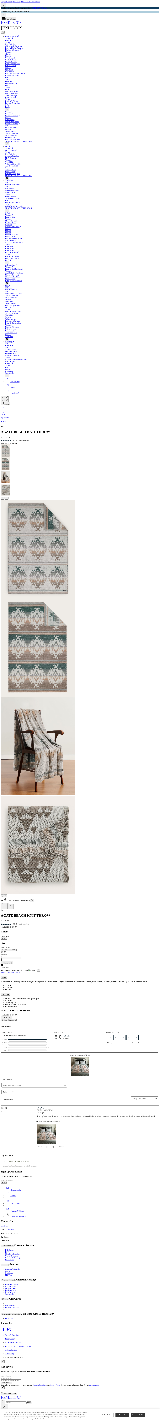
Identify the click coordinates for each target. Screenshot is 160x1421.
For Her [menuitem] (8, 231)
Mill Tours (8, 1275)
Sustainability (9, 1294)
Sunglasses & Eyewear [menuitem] (13, 198)
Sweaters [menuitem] (8, 129)
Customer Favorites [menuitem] (12, 122)
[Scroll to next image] (5, 895)
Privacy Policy (10, 1339)
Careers (7, 1271)
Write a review (24, 440)
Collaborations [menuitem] (10, 265)
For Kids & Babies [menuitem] (11, 235)
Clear (29, 1402)
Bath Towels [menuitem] (9, 72)
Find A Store (15, 1203)
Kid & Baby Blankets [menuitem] (12, 64)
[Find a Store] (3, 410)
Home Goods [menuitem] (10, 97)
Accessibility (9, 1354)
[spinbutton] (11, 958)
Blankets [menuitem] (8, 56)
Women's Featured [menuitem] (11, 116)
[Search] (3, 1402)
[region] (80, 1415)
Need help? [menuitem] (15, 393)
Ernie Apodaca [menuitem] (10, 279)
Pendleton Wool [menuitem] (10, 353)
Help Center (9, 1250)
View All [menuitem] (8, 38)
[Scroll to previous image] (2, 895)
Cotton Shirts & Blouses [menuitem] (13, 293)
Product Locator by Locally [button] (10, 972)
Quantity (4, 954)
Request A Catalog (17, 1211)
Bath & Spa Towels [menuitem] (12, 258)
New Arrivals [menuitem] (9, 44)
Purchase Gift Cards (12, 1307)
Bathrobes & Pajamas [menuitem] (12, 139)
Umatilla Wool (10, 1292)
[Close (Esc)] (2, 903)
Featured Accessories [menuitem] (12, 184)
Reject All (122, 1415)
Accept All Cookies (138, 1415)
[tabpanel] (80, 1086)
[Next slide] (10, 906)
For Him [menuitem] (8, 233)
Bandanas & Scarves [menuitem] (12, 202)
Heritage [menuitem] (8, 345)
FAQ (7, 1252)
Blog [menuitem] (7, 367)
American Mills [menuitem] (10, 349)
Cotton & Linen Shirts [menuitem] (12, 164)
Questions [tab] (12, 1020)
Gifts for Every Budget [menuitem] (13, 242)
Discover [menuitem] (8, 363)
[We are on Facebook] (4, 1331)
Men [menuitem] (7, 146)
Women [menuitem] (8, 112)
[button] (80, 450)
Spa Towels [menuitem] (9, 70)
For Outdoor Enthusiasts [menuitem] (13, 238)
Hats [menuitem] (6, 200)
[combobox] (16, 1402)
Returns (13, 1196)
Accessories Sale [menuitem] (11, 333)
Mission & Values (11, 1288)
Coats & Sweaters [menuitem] (11, 91)
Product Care (9, 1260)
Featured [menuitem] (8, 40)
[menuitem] (7, 286)
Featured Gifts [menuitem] (10, 217)
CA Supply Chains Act (13, 1342)
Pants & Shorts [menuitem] (10, 137)
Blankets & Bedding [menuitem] (12, 50)
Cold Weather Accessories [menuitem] (14, 206)
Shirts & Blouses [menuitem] (11, 128)
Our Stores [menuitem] (9, 371)
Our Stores (9, 1273)
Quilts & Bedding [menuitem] (11, 60)
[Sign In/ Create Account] (3, 416)
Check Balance (10, 1305)
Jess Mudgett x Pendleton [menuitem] (14, 273)
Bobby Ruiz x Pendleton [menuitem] (13, 281)
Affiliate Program (11, 1350)
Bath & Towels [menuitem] (10, 66)
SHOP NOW (36, 8)
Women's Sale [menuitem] (10, 290)
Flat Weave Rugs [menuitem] (11, 83)
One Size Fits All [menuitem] (11, 240)
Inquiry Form (9, 1318)
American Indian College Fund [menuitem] (16, 359)
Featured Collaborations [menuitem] (13, 269)
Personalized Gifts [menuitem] (11, 252)
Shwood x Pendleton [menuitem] (12, 277)
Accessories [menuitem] (9, 181)
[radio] (4, 938)
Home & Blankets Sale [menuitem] (13, 323)
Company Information (12, 1269)
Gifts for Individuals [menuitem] (12, 227)
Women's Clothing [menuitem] (11, 124)
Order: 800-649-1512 (18, 1217)
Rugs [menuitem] (7, 77)
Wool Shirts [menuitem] (9, 162)
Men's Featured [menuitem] (10, 150)
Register (4, 421)
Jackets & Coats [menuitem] (10, 131)
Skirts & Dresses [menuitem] (11, 135)
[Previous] (3, 5)
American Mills (10, 1286)
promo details (94, 1385)
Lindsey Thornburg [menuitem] (12, 275)
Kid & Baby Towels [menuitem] (12, 75)
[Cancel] (4, 1407)
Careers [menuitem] (7, 369)
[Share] (4, 903)
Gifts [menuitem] (7, 105)
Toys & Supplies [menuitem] (11, 95)
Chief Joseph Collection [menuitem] (13, 46)
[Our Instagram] (9, 1331)
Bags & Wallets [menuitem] (10, 196)
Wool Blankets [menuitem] (10, 58)
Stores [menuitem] (13, 387)
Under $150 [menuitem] (9, 250)
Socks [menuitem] (7, 204)
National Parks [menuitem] (10, 361)
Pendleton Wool (10, 1290)
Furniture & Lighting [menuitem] (12, 103)
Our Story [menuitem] (9, 342)
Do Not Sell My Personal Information (18, 1346)
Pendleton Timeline (12, 1284)
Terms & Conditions (12, 1335)
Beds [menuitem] (7, 89)
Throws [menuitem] (8, 54)
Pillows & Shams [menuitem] (11, 62)
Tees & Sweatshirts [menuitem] (11, 133)
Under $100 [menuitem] (9, 248)
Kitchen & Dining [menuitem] (11, 101)
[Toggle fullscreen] (6, 903)
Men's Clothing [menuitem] (10, 158)
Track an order (15, 1190)
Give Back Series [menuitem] (11, 355)
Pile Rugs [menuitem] (8, 81)
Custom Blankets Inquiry (13, 1258)
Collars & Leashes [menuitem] (11, 93)
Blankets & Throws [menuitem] (12, 256)
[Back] (2, 397)
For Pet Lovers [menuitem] (10, 237)
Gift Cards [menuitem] (8, 225)
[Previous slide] (4, 906)
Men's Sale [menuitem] (9, 307)
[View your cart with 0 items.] (2, 424)
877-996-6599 (9, 1230)
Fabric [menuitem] (7, 107)
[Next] (3, 15)
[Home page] (80, 22)
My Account (5, 417)
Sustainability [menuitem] (9, 373)
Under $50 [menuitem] (9, 246)
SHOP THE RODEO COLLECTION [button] (18, 141)
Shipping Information (12, 1254)
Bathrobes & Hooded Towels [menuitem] (15, 74)
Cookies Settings (107, 1415)
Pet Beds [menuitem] (8, 260)
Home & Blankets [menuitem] (11, 36)
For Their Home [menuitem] (10, 223)
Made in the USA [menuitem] (11, 221)
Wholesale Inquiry (11, 1256)
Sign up (4, 1182)
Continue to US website (9, 1394)
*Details (44, 8)
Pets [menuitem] (6, 85)
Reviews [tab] (4, 1020)
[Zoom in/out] (8, 903)
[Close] (3, 32)
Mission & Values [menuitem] (11, 351)
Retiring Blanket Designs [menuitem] (14, 48)
